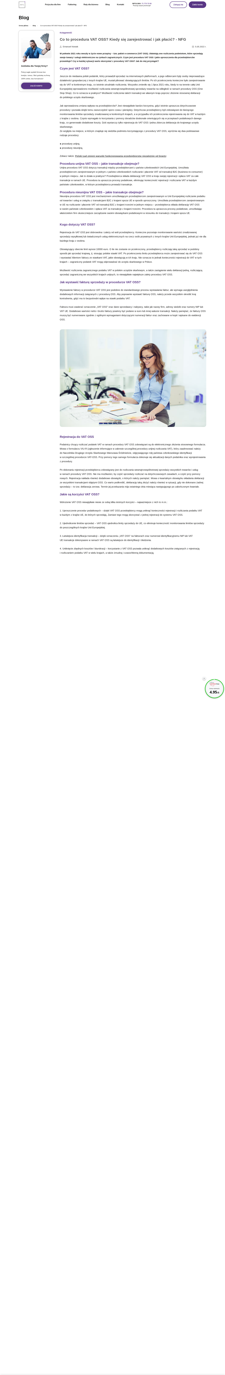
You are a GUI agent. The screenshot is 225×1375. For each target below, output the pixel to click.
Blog (107, 5)
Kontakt (120, 5)
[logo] (23, 5)
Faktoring (72, 5)
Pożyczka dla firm (53, 5)
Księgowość (66, 33)
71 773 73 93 (147, 3)
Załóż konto (197, 5)
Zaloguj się (178, 5)
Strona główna (23, 25)
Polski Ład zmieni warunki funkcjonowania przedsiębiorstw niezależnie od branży (120, 156)
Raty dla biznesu (91, 5)
